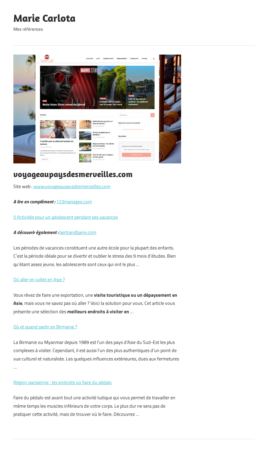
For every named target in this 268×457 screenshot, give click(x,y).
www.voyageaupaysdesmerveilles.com (72, 186)
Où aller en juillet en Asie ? (39, 279)
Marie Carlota (44, 17)
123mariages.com (74, 201)
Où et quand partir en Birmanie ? (45, 326)
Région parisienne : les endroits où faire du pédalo (62, 382)
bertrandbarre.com (77, 232)
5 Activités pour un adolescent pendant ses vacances (65, 217)
